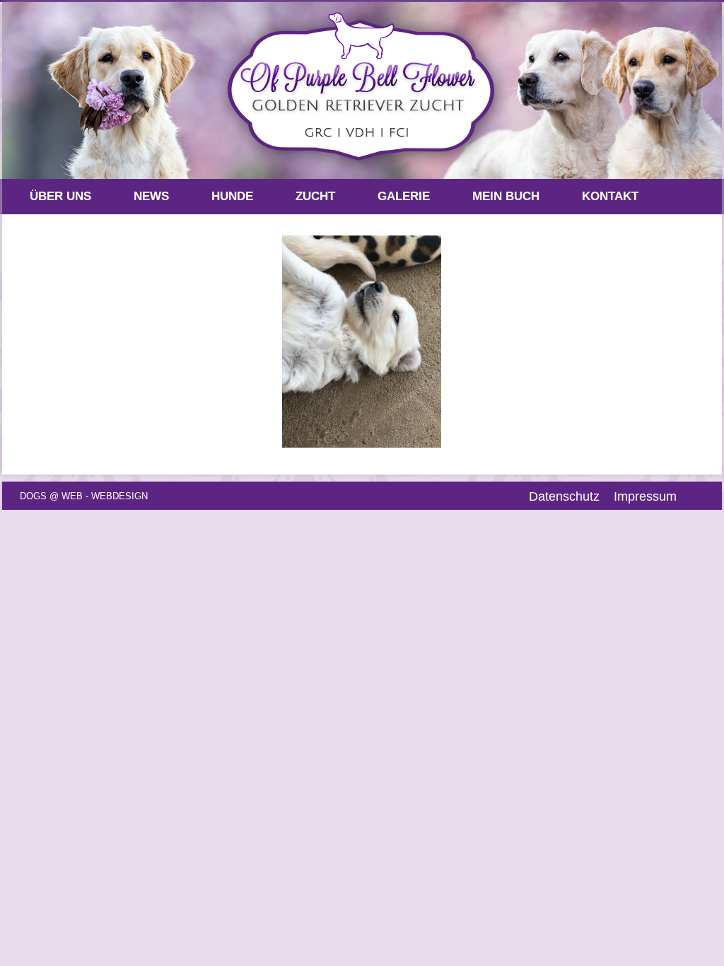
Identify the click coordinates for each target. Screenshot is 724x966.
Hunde (232, 196)
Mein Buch (505, 196)
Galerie (404, 196)
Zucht (315, 196)
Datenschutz (564, 496)
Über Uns (60, 196)
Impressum (645, 496)
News (151, 196)
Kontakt (610, 196)
